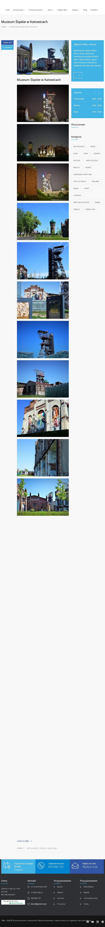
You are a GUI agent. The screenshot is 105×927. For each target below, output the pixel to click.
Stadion (77, 195)
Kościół (76, 160)
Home (3, 27)
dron (93, 146)
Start (8, 10)
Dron (50, 10)
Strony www (18, 10)
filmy (75, 153)
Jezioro (97, 153)
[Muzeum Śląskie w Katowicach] (43, 57)
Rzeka (75, 188)
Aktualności (33, 848)
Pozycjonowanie (35, 10)
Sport (86, 188)
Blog (85, 10)
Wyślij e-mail (90, 867)
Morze (88, 167)
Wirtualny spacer (81, 202)
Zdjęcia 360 (62, 10)
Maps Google (92, 160)
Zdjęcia (75, 10)
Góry (86, 153)
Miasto (76, 167)
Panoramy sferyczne (82, 174)
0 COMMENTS (7, 47)
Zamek (97, 202)
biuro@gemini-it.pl (38, 904)
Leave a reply (23, 841)
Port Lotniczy (79, 181)
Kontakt (94, 10)
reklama (95, 181)
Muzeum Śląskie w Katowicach (39, 80)
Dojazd (18, 869)
